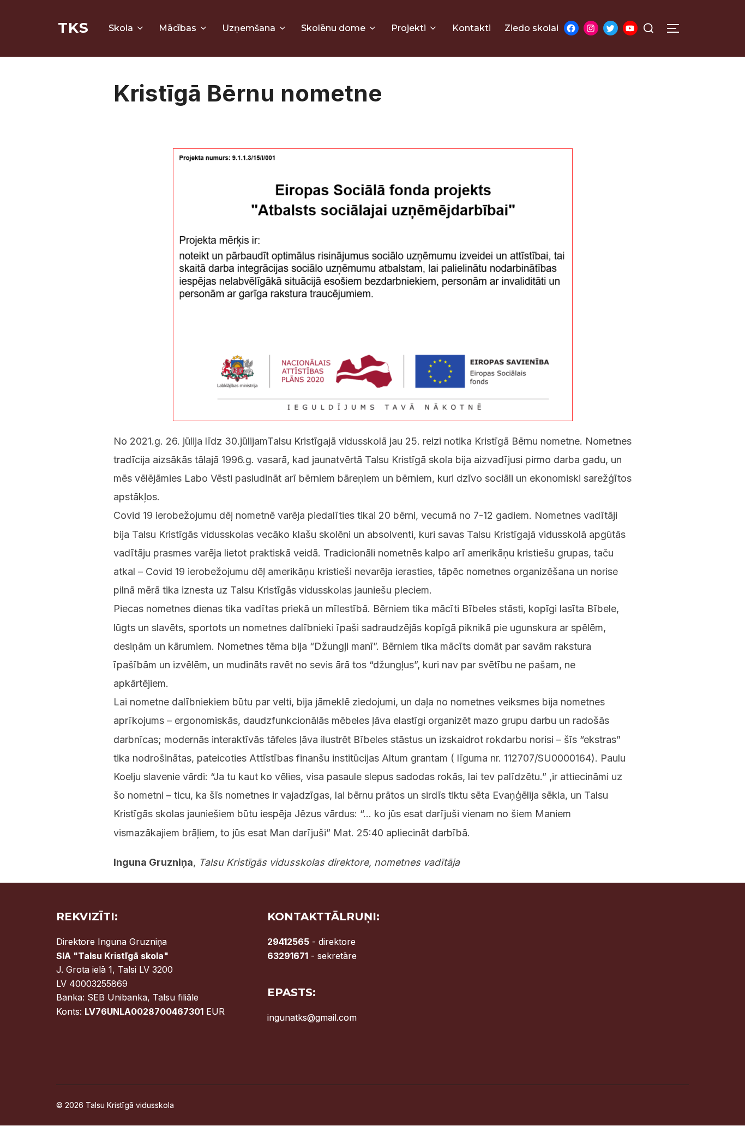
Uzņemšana (248, 28)
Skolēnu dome (333, 28)
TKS (73, 28)
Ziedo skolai (531, 28)
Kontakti (471, 28)
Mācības (177, 28)
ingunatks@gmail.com (312, 1017)
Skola (121, 28)
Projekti (408, 28)
